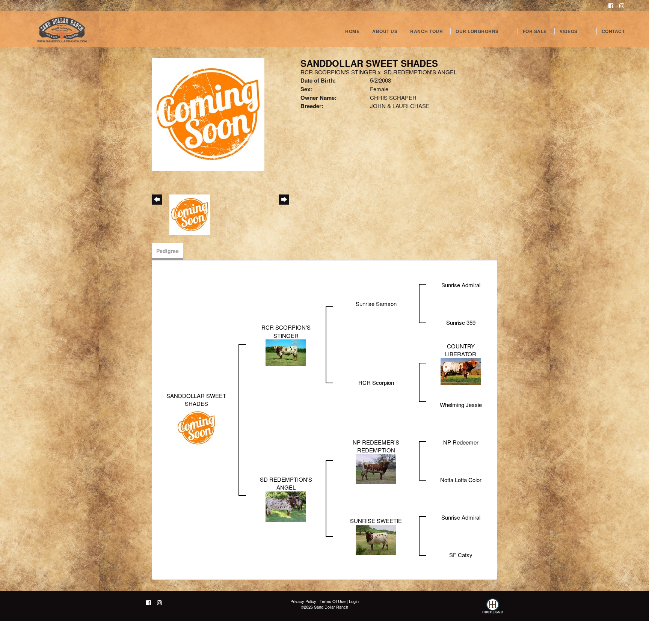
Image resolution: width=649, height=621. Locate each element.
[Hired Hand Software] (492, 609)
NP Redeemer (460, 442)
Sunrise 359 (460, 322)
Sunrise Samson (376, 303)
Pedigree (167, 251)
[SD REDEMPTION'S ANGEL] (286, 505)
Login (354, 601)
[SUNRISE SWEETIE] (376, 539)
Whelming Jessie (461, 404)
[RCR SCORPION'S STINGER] (286, 352)
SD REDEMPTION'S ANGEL (420, 72)
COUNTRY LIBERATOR (460, 350)
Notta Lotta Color (460, 480)
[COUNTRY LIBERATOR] (461, 371)
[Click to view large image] (208, 114)
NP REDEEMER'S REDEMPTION (376, 446)
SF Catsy (460, 555)
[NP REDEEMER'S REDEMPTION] (376, 468)
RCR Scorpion (376, 382)
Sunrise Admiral (460, 285)
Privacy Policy (303, 601)
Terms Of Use (333, 601)
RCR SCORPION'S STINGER (338, 72)
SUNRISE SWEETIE (376, 521)
